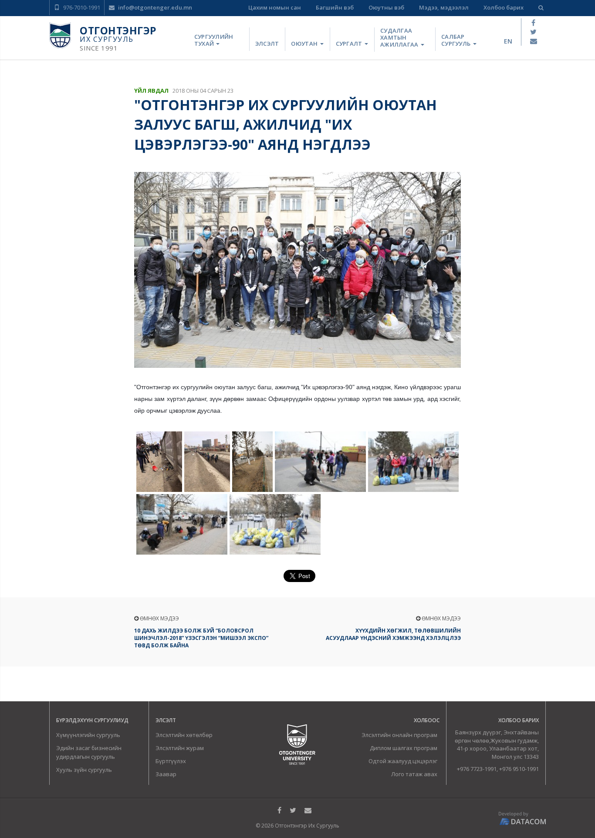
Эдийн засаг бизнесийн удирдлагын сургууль (89, 752)
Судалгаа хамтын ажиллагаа (400, 37)
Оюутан (305, 43)
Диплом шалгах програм (403, 748)
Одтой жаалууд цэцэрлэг (402, 761)
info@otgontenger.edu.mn (154, 7)
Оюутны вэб (386, 7)
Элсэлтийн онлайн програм (399, 735)
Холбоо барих (503, 7)
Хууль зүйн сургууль (84, 770)
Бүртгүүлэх (171, 761)
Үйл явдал (151, 90)
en (508, 41)
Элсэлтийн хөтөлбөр (184, 735)
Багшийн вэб (335, 7)
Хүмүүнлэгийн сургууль (88, 735)
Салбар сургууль (456, 40)
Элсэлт (267, 43)
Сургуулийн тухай (213, 40)
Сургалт (350, 43)
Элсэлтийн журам (180, 748)
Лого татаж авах (414, 774)
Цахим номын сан (274, 7)
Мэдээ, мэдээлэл (444, 7)
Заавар (166, 774)
